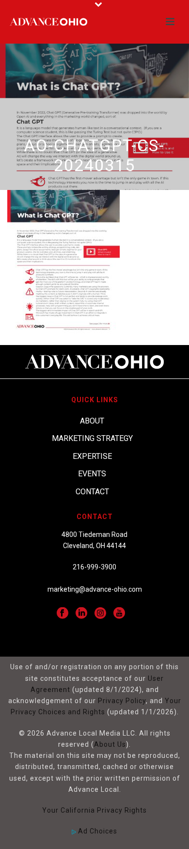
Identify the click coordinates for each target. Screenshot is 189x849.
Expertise (92, 456)
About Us (110, 744)
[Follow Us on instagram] (100, 613)
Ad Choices (96, 831)
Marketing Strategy (92, 438)
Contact (92, 491)
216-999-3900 (94, 567)
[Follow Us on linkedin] (81, 613)
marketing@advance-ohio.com (94, 589)
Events (92, 473)
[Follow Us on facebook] (62, 613)
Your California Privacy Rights (94, 810)
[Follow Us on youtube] (119, 613)
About (92, 420)
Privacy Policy (122, 701)
